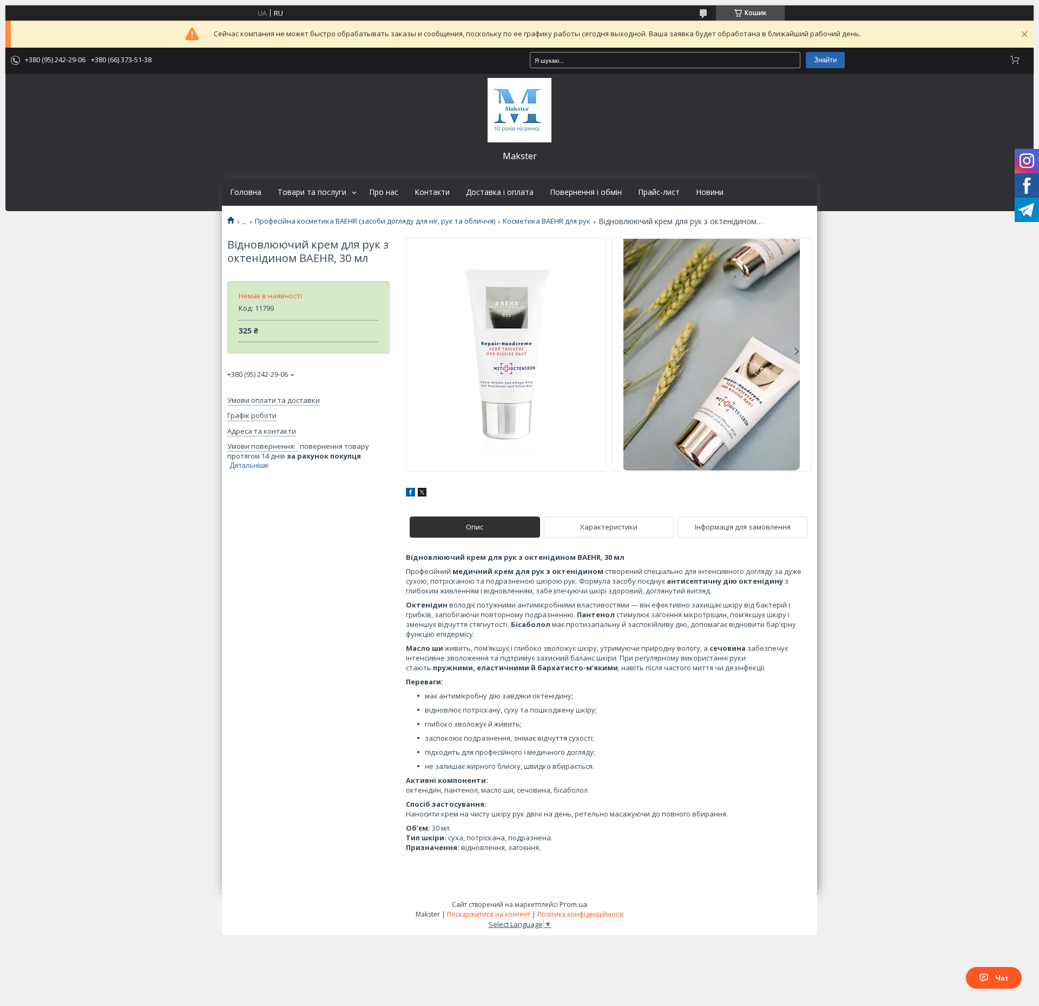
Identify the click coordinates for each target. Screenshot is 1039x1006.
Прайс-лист (659, 192)
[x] (422, 494)
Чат (1002, 978)
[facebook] (410, 494)
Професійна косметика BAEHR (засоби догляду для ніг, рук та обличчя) (375, 221)
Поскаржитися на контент (488, 914)
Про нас (383, 192)
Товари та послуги (312, 192)
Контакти (432, 192)
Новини (710, 192)
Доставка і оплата (500, 192)
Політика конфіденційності (580, 914)
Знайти (825, 60)
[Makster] (519, 110)
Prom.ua (573, 904)
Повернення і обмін (586, 192)
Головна (245, 192)
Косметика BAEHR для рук (546, 221)
